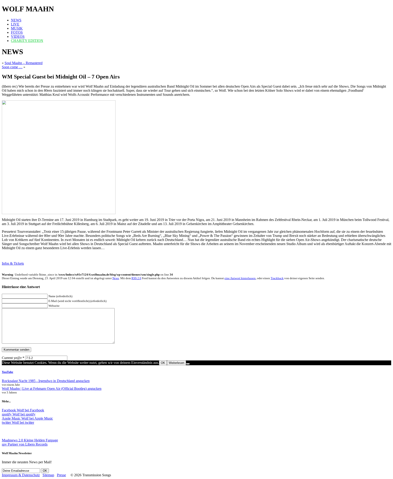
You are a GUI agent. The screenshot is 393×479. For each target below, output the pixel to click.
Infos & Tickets (13, 263)
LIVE (15, 24)
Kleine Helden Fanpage (30, 440)
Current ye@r (13, 358)
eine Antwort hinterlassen (240, 278)
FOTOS (17, 32)
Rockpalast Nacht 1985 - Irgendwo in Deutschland (46, 381)
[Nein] (188, 364)
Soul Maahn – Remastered (24, 63)
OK (163, 363)
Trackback (277, 278)
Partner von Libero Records (25, 444)
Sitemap (48, 475)
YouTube (7, 372)
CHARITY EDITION (27, 41)
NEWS (16, 20)
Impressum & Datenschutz (21, 475)
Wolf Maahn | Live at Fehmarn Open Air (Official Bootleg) (51, 388)
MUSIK (17, 28)
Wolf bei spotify (18, 414)
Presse (61, 475)
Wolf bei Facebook (23, 410)
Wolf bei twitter (18, 422)
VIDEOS (18, 36)
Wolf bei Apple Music (27, 418)
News (115, 278)
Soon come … (12, 67)
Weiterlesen (176, 363)
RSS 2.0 (136, 278)
